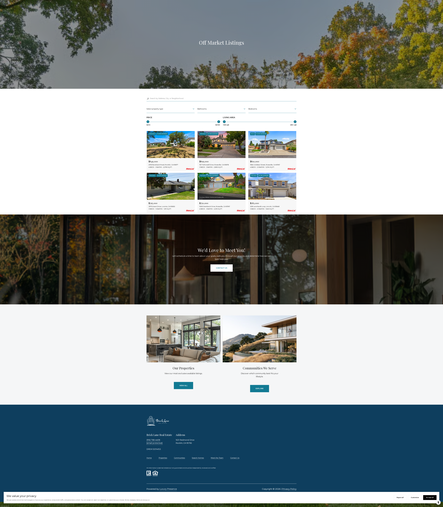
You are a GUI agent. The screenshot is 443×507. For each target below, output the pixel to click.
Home (149, 458)
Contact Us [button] (221, 268)
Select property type (155, 109)
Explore (259, 388)
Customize (415, 497)
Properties (163, 458)
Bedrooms (252, 109)
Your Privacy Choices (221, 504)
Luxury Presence (168, 489)
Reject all (400, 497)
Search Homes (198, 458)
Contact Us (234, 458)
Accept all (430, 497)
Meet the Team (217, 458)
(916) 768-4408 (153, 440)
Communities (179, 458)
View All (183, 385)
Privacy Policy (289, 489)
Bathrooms (202, 109)
